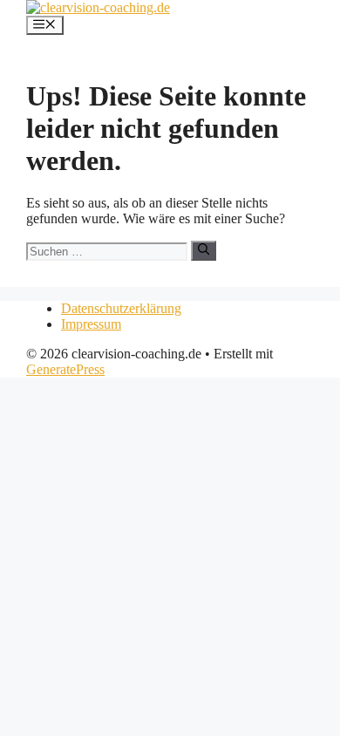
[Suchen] (203, 250)
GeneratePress (65, 369)
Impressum (91, 324)
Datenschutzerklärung (121, 308)
